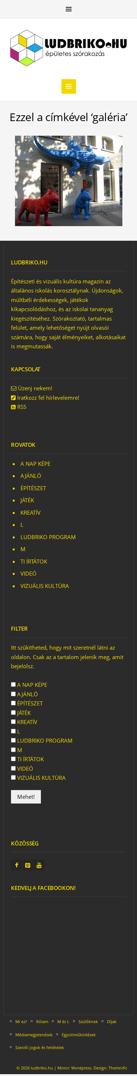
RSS (21, 406)
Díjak (112, 1021)
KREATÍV (30, 512)
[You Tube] (39, 865)
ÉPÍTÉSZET (33, 488)
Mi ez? (21, 1021)
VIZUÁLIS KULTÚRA (44, 585)
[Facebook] (16, 865)
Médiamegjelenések (34, 1034)
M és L (63, 1021)
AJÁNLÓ (30, 475)
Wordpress (81, 1068)
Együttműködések (79, 1034)
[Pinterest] (27, 865)
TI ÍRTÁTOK (33, 561)
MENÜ (68, 9)
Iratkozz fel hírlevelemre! (48, 397)
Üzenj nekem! (35, 388)
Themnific (118, 1068)
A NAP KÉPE (35, 463)
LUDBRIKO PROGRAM (48, 537)
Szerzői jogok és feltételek (39, 1047)
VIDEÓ (28, 573)
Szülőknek (88, 1021)
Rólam (42, 1021)
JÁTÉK (27, 500)
